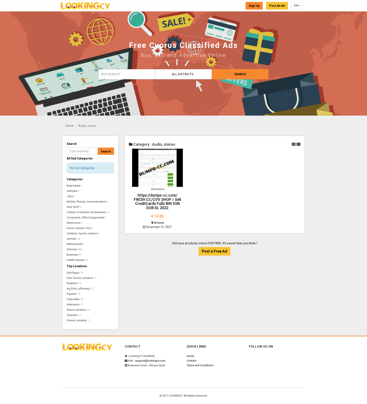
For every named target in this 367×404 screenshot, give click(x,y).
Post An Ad (277, 5)
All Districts (183, 74)
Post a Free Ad (214, 251)
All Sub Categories (80, 158)
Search (240, 74)
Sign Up (254, 5)
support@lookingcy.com (150, 360)
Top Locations (77, 266)
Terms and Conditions (200, 365)
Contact (191, 360)
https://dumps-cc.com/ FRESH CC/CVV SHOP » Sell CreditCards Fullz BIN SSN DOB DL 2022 (157, 201)
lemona (158, 222)
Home (70, 125)
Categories (75, 179)
